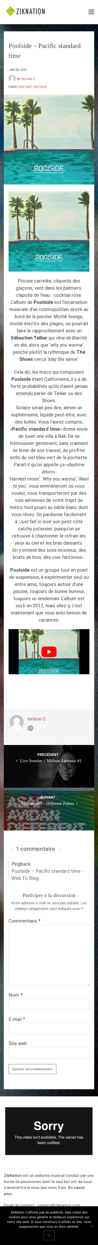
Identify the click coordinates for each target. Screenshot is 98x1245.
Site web (18, 1043)
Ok (49, 1235)
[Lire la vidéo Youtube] (49, 651)
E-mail (17, 1019)
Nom (15, 995)
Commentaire (24, 921)
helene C (28, 79)
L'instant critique (32, 87)
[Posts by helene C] (13, 79)
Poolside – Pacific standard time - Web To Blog (47, 874)
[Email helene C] (30, 728)
